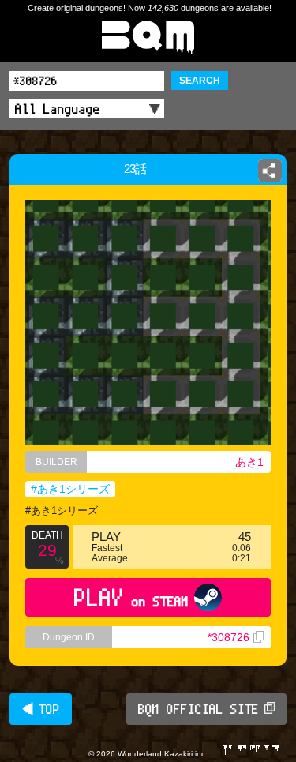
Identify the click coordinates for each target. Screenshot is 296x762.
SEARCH (199, 80)
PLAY (131, 597)
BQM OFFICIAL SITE (198, 709)
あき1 (249, 462)
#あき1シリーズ (70, 488)
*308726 (228, 637)
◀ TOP (40, 709)
